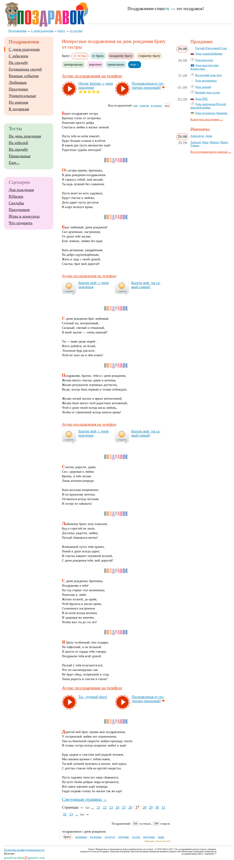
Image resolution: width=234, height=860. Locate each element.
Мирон (214, 142)
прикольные (116, 64)
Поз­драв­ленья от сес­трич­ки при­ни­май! (148, 86)
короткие (95, 64)
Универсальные (22, 95)
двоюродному (73, 64)
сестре (136, 837)
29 (151, 807)
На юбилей (18, 142)
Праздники (18, 89)
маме (161, 837)
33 (71, 814)
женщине (81, 837)
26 (130, 807)
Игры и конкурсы (24, 216)
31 (163, 807)
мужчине (96, 837)
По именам (18, 102)
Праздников (19, 209)
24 (117, 807)
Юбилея (16, 196)
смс (135, 105)
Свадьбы (16, 203)
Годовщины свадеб (25, 69)
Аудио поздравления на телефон (92, 76)
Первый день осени (207, 92)
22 (104, 807)
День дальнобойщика (208, 53)
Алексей (195, 142)
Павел (224, 142)
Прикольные (20, 156)
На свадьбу (18, 62)
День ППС (201, 98)
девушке (123, 837)
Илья (205, 142)
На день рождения (25, 136)
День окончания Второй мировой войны (208, 106)
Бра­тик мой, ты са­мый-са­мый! (145, 285)
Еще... (14, 162)
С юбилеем (18, 56)
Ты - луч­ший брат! (92, 697)
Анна (208, 135)
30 (157, 807)
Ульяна (194, 145)
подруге (110, 837)
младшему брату (121, 56)
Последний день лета (208, 75)
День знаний (203, 87)
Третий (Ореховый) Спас (211, 48)
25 (124, 807)
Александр (197, 135)
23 (111, 807)
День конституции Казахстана (204, 67)
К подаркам (19, 109)
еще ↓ (134, 64)
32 (64, 814)
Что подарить (20, 223)
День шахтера (204, 60)
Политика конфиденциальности (24, 850)
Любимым (18, 82)
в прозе (144, 105)
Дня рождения (21, 189)
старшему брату (149, 56)
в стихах (156, 105)
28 (144, 807)
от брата (98, 56)
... (92, 807)
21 (98, 807)
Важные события (24, 76)
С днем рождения (24, 49)
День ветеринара (206, 80)
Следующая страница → (84, 799)
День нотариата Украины (211, 113)
